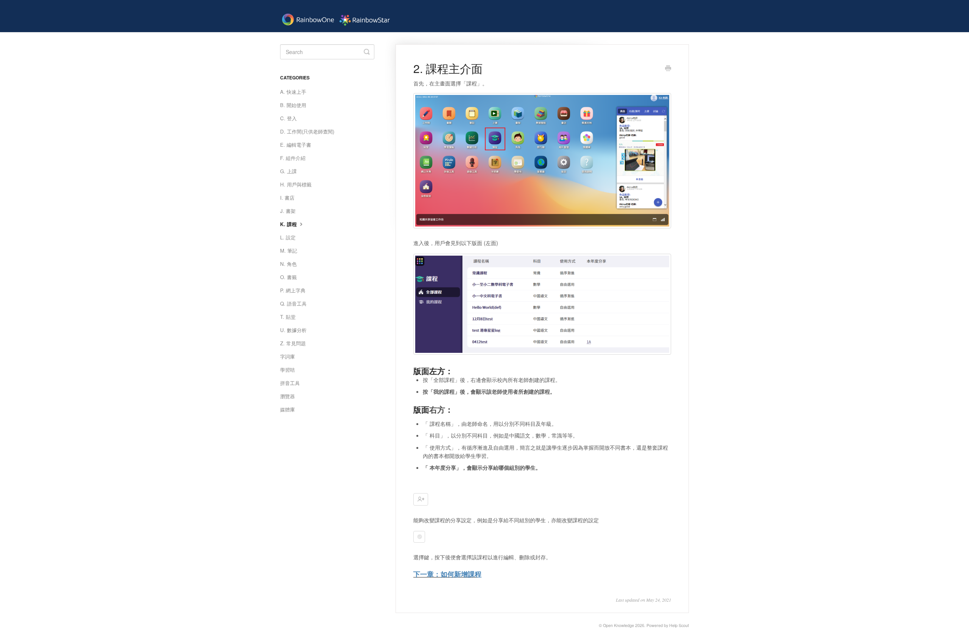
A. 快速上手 (293, 91)
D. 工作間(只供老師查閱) (307, 131)
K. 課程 (289, 224)
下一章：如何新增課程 (447, 574)
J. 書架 (288, 210)
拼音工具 (290, 382)
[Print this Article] (668, 69)
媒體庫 (287, 409)
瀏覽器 (287, 396)
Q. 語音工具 (293, 303)
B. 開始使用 (293, 105)
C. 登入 (288, 118)
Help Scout (679, 625)
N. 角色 (288, 263)
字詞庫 (287, 356)
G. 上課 (288, 171)
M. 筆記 (288, 250)
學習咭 (287, 369)
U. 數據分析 (293, 330)
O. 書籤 (288, 277)
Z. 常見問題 (293, 343)
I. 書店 (287, 197)
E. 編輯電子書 (295, 144)
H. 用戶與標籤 (296, 184)
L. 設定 (288, 237)
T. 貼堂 (288, 316)
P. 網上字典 (292, 290)
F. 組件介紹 (292, 157)
